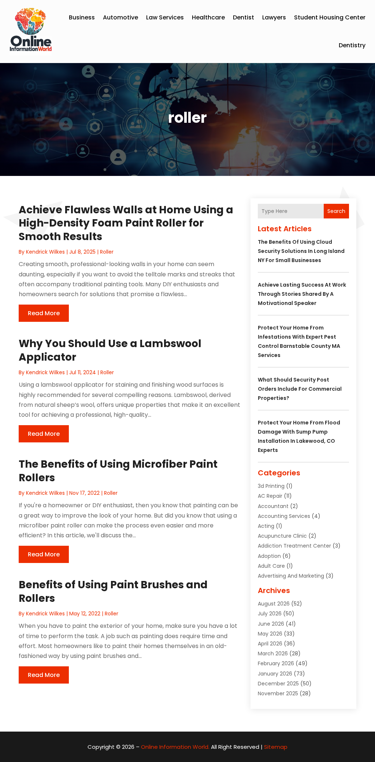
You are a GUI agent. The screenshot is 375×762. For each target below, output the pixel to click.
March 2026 (273, 653)
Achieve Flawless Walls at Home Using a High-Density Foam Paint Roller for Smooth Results (126, 223)
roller (107, 251)
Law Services (165, 17)
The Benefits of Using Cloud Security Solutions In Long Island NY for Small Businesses (301, 251)
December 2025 (278, 683)
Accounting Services (284, 516)
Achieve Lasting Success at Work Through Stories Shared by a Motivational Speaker (302, 294)
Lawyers (274, 17)
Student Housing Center (329, 17)
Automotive (120, 17)
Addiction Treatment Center (294, 545)
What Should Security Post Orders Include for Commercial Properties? (300, 389)
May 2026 (270, 633)
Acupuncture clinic (282, 536)
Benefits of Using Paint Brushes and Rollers (113, 591)
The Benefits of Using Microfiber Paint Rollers (118, 471)
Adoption (269, 556)
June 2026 (271, 623)
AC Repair (270, 496)
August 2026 (274, 603)
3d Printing (271, 486)
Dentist (243, 17)
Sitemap (275, 747)
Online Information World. (175, 747)
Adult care (271, 566)
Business (82, 17)
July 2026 (270, 613)
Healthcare (208, 17)
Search (336, 211)
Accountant (273, 506)
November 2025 (278, 693)
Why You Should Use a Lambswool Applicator (110, 350)
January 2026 (275, 673)
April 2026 (270, 643)
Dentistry (352, 45)
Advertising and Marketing (291, 575)
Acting (266, 526)
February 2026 (276, 663)
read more (44, 313)
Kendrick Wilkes (45, 251)
